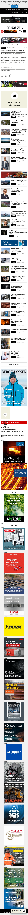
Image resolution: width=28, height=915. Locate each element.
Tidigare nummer (14, 9)
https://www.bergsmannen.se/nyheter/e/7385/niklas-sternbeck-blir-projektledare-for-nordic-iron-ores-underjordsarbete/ (13, 62)
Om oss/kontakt (20, 9)
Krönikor (25, 9)
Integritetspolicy (24, 12)
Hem (5, 9)
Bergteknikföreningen (16, 12)
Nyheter (3, 47)
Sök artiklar (8, 9)
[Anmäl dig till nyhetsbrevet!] (5, 413)
